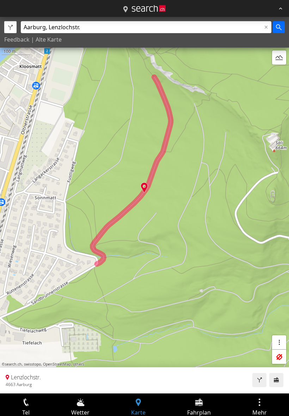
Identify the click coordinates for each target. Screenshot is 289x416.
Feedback (17, 39)
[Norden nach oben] (279, 74)
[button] (144, 187)
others (78, 364)
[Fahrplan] (276, 380)
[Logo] (149, 8)
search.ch (13, 364)
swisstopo (32, 364)
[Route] (259, 380)
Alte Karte (49, 39)
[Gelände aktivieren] (279, 57)
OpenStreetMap (57, 364)
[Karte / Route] (125, 9)
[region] (144, 205)
